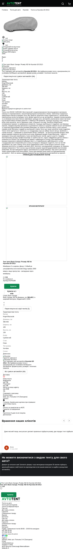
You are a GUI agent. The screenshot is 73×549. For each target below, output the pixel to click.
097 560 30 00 (7, 530)
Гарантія (5, 511)
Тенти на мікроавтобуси (10, 506)
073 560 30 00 (7, 532)
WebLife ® (5, 548)
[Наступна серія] (4, 305)
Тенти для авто (15, 10)
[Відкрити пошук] (62, 3)
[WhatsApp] (7, 536)
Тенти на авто (7, 503)
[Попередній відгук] (64, 421)
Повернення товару (9, 513)
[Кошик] (69, 4)
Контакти (5, 517)
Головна (5, 10)
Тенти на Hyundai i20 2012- (40, 10)
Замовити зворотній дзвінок (10, 534)
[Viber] (3, 536)
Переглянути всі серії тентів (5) (17, 309)
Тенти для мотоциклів (9, 505)
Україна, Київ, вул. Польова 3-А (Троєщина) (17, 539)
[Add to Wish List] (1, 488)
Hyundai (26, 10)
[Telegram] (5, 536)
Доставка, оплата (8, 510)
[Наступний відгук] (69, 421)
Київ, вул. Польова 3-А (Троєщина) (15, 397)
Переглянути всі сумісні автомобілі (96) (19, 76)
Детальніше (7, 415)
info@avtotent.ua (7, 543)
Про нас (5, 508)
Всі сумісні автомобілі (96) (15, 371)
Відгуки (4, 515)
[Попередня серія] (4, 303)
